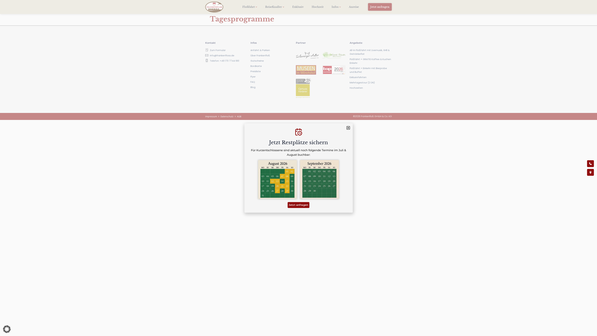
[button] (7, 329)
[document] (298, 168)
